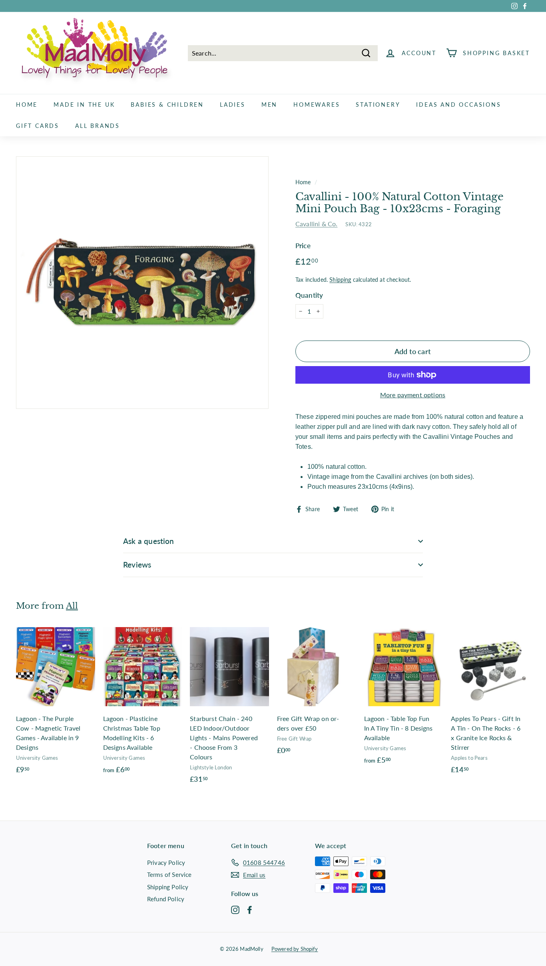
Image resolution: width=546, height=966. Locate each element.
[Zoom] (142, 282)
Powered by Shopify (294, 949)
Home (27, 104)
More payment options (412, 394)
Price (303, 245)
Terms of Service (169, 874)
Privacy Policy (166, 862)
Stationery (378, 104)
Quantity (309, 295)
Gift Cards (37, 125)
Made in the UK (84, 104)
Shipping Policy (167, 886)
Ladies (232, 104)
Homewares (316, 104)
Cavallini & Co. (316, 223)
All (72, 606)
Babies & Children (167, 104)
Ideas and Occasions (458, 104)
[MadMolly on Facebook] (249, 909)
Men (269, 104)
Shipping (340, 280)
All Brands (97, 125)
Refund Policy (165, 898)
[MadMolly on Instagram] (235, 909)
